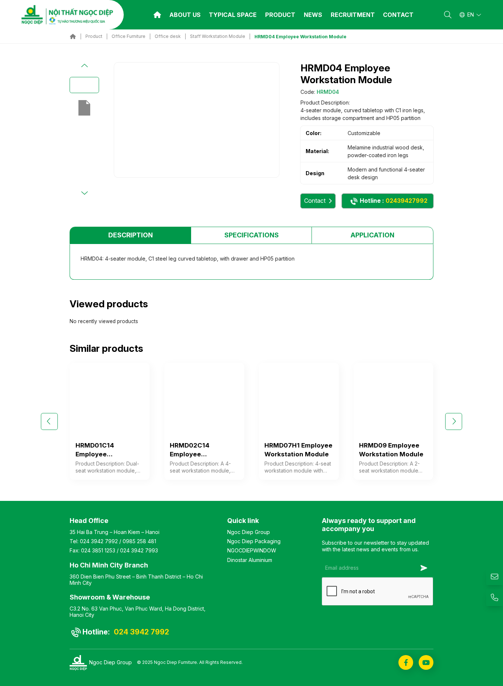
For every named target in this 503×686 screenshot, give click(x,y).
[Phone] (494, 598)
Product (280, 14)
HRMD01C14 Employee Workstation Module (107, 450)
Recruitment (353, 14)
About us (185, 14)
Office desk (168, 36)
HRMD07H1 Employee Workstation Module (298, 450)
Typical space (233, 14)
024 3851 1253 (98, 550)
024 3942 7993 (139, 550)
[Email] (494, 577)
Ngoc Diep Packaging (254, 541)
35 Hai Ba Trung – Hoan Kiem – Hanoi (114, 532)
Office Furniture (128, 36)
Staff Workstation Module (217, 36)
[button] (84, 66)
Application (372, 235)
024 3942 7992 (99, 541)
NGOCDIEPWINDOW (251, 550)
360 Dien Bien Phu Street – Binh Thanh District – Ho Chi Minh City (136, 579)
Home (157, 14)
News (313, 14)
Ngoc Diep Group (248, 532)
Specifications (251, 235)
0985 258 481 (139, 541)
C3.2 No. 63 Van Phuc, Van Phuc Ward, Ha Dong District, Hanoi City (137, 611)
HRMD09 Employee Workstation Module (391, 450)
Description (130, 235)
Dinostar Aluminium (249, 560)
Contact (398, 14)
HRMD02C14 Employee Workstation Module (202, 450)
